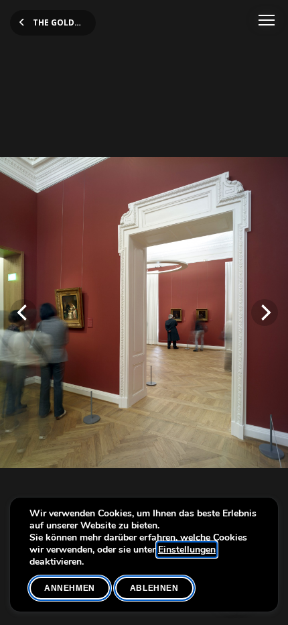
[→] (264, 312)
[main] (144, 312)
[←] (23, 312)
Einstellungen (187, 550)
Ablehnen (154, 588)
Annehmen (69, 588)
